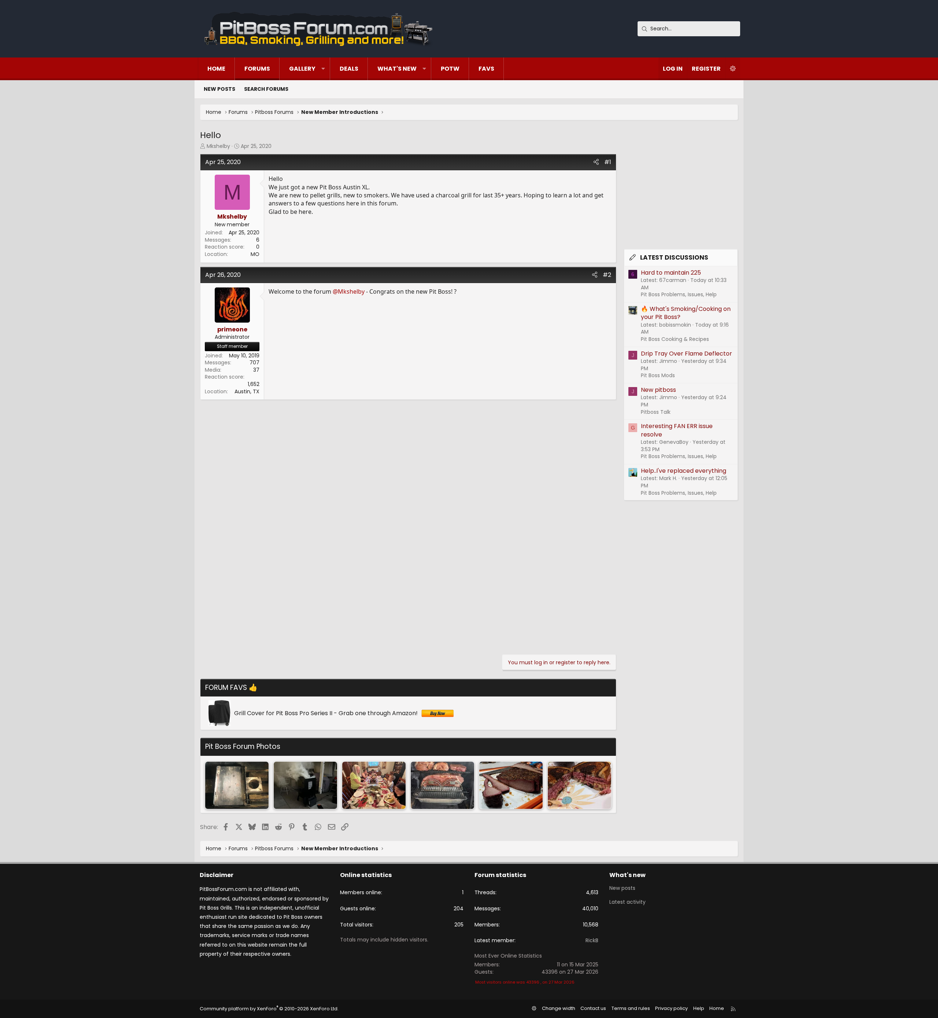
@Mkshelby (349, 291)
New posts (219, 89)
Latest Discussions (674, 257)
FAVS (486, 68)
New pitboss (658, 390)
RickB (592, 940)
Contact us (593, 1008)
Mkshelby (218, 146)
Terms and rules (631, 1008)
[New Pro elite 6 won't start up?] (305, 785)
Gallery (302, 68)
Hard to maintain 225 (671, 272)
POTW (450, 68)
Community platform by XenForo (269, 1008)
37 (256, 370)
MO (255, 254)
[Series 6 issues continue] (442, 785)
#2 (607, 275)
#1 (607, 162)
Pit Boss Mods (658, 375)
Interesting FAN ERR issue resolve (677, 430)
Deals (349, 68)
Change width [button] (558, 1008)
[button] (323, 68)
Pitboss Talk (656, 412)
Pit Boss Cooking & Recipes (675, 339)
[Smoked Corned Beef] (579, 785)
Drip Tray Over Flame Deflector (686, 353)
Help (698, 1008)
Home (216, 68)
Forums (257, 68)
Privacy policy (671, 1008)
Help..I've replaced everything (683, 471)
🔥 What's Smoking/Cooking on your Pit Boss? (686, 313)
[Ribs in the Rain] (374, 785)
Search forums (266, 89)
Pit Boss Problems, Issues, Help (679, 294)
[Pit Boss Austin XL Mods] (237, 785)
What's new (397, 68)
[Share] (596, 162)
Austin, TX (246, 391)
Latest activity (627, 902)
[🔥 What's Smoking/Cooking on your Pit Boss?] (511, 785)
